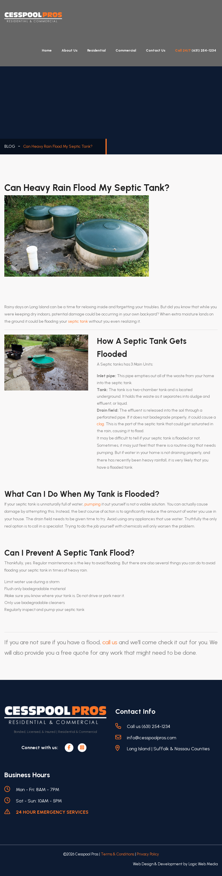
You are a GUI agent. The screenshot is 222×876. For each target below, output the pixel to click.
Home (47, 50)
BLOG (9, 146)
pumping (92, 504)
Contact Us (155, 50)
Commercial (126, 50)
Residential (96, 50)
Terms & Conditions (117, 854)
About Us (69, 50)
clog (100, 423)
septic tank (78, 321)
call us (109, 642)
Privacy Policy (148, 854)
